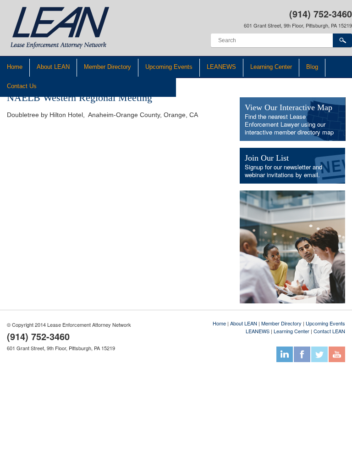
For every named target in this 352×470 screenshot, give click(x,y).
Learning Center (271, 66)
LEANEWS (221, 66)
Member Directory (107, 66)
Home (14, 66)
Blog (312, 66)
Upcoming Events (168, 66)
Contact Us (22, 86)
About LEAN (53, 66)
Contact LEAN (329, 331)
